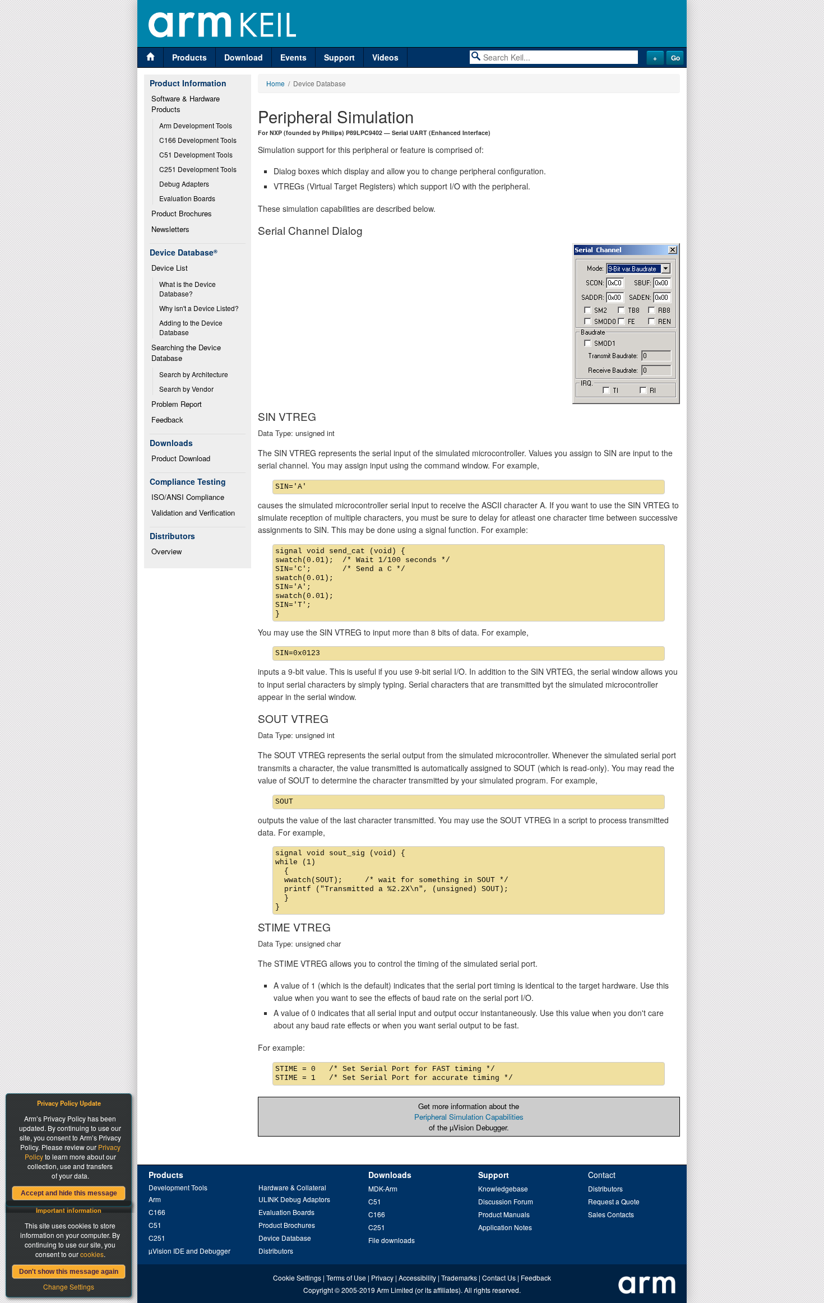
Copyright (318, 1290)
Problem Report (176, 403)
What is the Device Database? (188, 288)
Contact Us (499, 1277)
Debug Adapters (184, 183)
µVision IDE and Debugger (189, 1250)
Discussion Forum (505, 1201)
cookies (92, 1254)
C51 (155, 1225)
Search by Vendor (186, 388)
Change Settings (68, 1286)
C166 (157, 1212)
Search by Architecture (193, 374)
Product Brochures (181, 213)
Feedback (167, 419)
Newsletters (170, 229)
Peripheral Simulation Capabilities (469, 1116)
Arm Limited (395, 1290)
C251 (157, 1237)
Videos (385, 57)
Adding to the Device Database (191, 327)
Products (189, 57)
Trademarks (459, 1277)
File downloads (391, 1240)
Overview (166, 551)
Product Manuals (504, 1214)
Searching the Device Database (187, 352)
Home (275, 83)
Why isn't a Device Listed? (199, 308)
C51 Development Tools (196, 154)
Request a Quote (614, 1201)
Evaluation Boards (187, 198)
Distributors (275, 1250)
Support (339, 57)
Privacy (382, 1277)
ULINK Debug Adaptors (294, 1199)
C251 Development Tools (198, 169)
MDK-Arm (382, 1188)
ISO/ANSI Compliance (187, 496)
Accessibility (417, 1277)
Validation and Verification (193, 512)
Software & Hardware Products (186, 103)
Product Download (180, 458)
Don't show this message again (68, 1272)
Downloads (389, 1174)
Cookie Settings (297, 1277)
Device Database (284, 1237)
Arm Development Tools (195, 125)
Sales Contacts (611, 1214)
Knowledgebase (503, 1188)
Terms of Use (346, 1277)
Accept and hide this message (69, 1193)
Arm (155, 1199)
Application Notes (505, 1227)
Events (293, 57)
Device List (169, 267)
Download (243, 57)
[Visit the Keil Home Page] (150, 57)
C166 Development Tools (198, 140)
